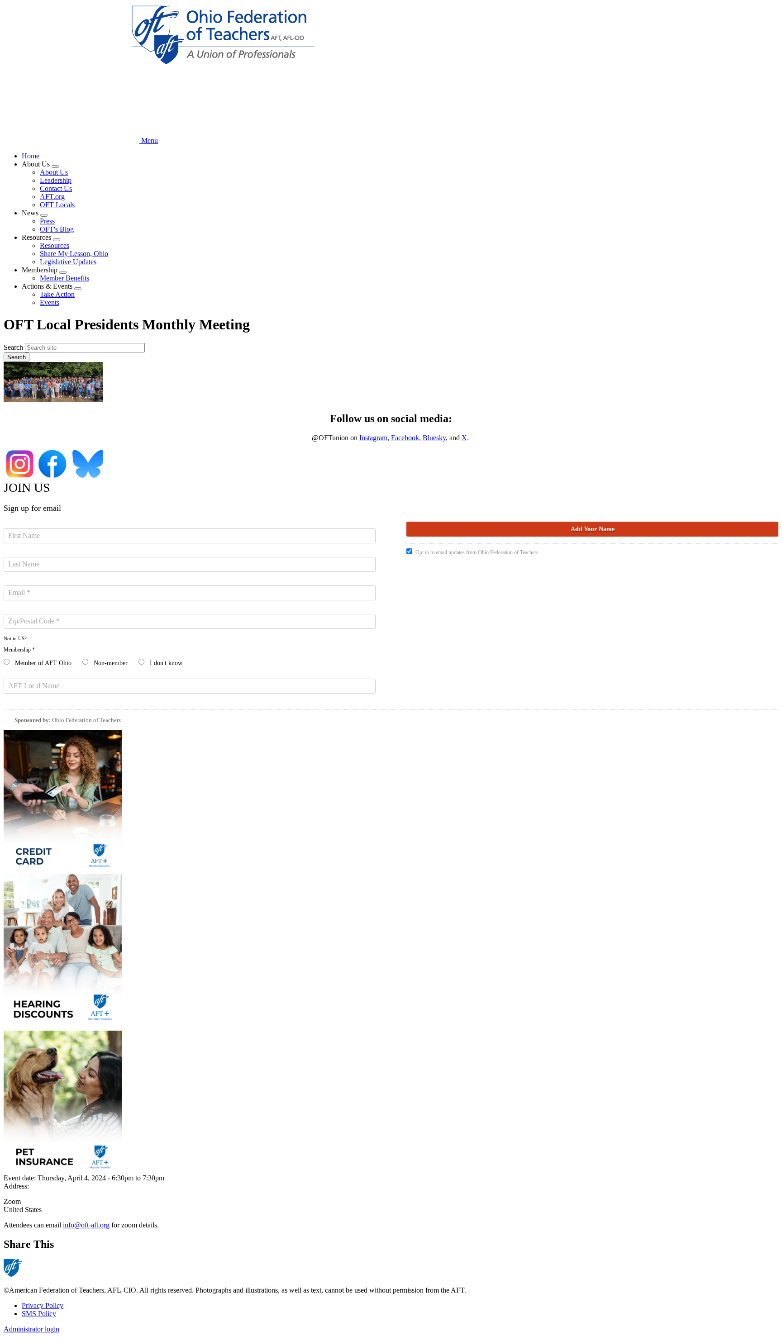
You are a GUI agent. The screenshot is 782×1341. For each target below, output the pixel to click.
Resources (54, 245)
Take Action (57, 294)
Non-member (111, 663)
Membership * (19, 650)
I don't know (166, 663)
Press (47, 221)
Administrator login (31, 1329)
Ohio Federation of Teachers (86, 720)
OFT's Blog (57, 229)
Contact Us (56, 188)
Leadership (56, 180)
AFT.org (52, 196)
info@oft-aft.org (86, 1225)
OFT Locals (57, 205)
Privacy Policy (42, 1305)
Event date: (21, 1178)
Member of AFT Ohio (43, 663)
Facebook (405, 438)
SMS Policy (39, 1313)
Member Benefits (64, 278)
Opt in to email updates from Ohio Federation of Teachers (477, 552)
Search (13, 347)
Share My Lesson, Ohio (74, 253)
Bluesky (434, 438)
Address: (16, 1186)
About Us (54, 172)
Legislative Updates (68, 262)
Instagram (373, 438)
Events (49, 302)
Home (30, 156)
